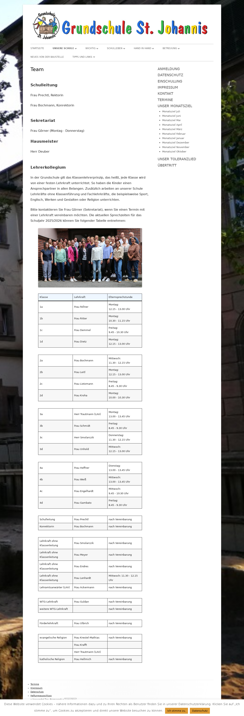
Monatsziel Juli (171, 111)
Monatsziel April (172, 124)
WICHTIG (90, 48)
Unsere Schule (63, 48)
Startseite (37, 48)
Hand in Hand (142, 48)
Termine (165, 100)
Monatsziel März (172, 129)
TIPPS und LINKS (82, 57)
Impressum (168, 87)
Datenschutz (170, 75)
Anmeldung (169, 69)
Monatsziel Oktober (174, 151)
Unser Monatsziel (175, 106)
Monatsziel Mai (171, 120)
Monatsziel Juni (171, 115)
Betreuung (170, 48)
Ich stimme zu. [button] (176, 710)
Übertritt (167, 165)
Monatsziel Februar (173, 133)
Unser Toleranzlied (177, 159)
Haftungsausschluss (41, 695)
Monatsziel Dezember (175, 142)
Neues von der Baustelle (47, 57)
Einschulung (170, 81)
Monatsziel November (175, 147)
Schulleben (114, 48)
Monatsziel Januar (173, 138)
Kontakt (165, 93)
